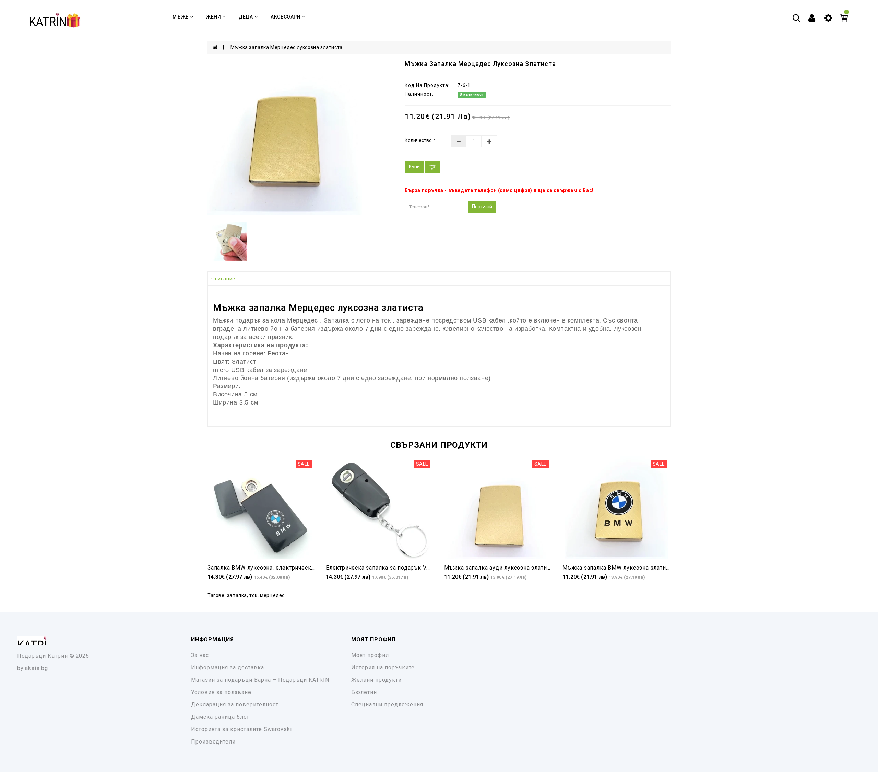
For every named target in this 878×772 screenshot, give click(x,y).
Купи (414, 166)
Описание (223, 278)
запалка (237, 595)
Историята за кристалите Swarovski (241, 729)
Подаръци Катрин (42, 656)
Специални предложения (387, 704)
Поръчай (482, 206)
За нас (200, 655)
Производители (213, 741)
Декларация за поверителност (234, 704)
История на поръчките (383, 667)
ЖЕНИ (213, 17)
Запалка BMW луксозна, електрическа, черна (270, 567)
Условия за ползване (221, 692)
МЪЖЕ (180, 17)
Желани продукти (376, 680)
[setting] (828, 17)
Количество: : (420, 140)
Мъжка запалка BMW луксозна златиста (618, 567)
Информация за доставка (227, 667)
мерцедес (272, 595)
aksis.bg (36, 668)
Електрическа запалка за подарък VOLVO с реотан (396, 567)
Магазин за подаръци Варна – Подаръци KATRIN (260, 680)
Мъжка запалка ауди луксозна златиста (500, 567)
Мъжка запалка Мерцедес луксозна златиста (286, 47)
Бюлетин (364, 692)
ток (253, 595)
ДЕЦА (246, 17)
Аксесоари (285, 17)
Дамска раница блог (220, 717)
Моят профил (370, 655)
